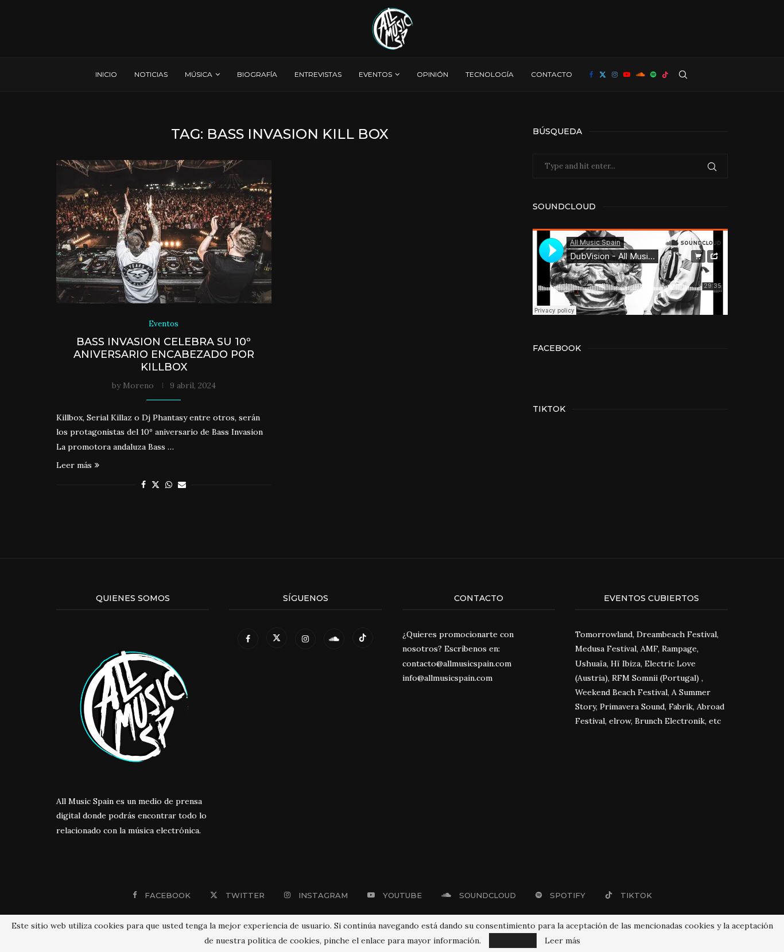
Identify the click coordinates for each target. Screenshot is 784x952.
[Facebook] (591, 74)
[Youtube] (626, 74)
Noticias (151, 74)
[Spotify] (653, 74)
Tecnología (489, 74)
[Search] (683, 74)
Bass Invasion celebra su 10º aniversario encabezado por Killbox (163, 354)
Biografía (257, 74)
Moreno (138, 385)
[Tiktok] (665, 74)
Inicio (106, 74)
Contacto (551, 74)
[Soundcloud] (640, 74)
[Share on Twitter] (156, 484)
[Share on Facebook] (143, 484)
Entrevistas (317, 74)
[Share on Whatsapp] (168, 484)
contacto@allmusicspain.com (456, 663)
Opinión (432, 74)
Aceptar (513, 940)
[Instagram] (615, 74)
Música (198, 74)
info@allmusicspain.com (447, 678)
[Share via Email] (182, 484)
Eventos (375, 74)
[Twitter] (602, 74)
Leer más (74, 465)
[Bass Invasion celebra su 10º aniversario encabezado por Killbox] (163, 231)
